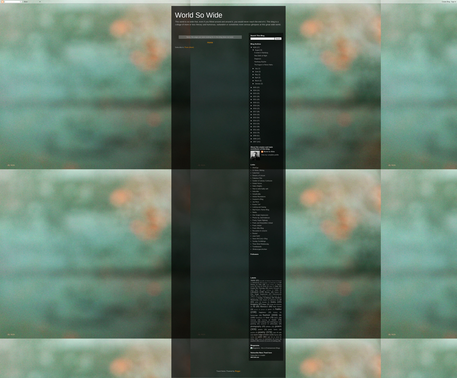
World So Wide (198, 15)
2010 (255, 133)
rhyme (276, 335)
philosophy (274, 324)
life (280, 315)
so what (276, 337)
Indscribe (255, 191)
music (274, 320)
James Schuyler (274, 288)
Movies (267, 292)
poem (278, 326)
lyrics (276, 318)
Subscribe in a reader (258, 355)
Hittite (270, 286)
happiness (262, 312)
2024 (255, 90)
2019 (255, 105)
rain (280, 332)
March (257, 81)
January (258, 84)
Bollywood (256, 282)
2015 (255, 117)
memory (253, 320)
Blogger (237, 371)
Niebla (254, 212)
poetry (261, 332)
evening (278, 304)
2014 (255, 121)
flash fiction (277, 307)
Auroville (262, 280)
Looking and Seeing (259, 207)
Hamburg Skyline (260, 62)
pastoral (263, 324)
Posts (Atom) (189, 47)
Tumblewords (257, 247)
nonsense (254, 322)
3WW (253, 281)
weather (253, 341)
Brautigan (265, 282)
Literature (254, 292)
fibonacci (264, 306)
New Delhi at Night (260, 56)
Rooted (254, 233)
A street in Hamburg (261, 53)
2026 (255, 47)
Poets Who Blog (258, 228)
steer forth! (256, 236)
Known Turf (256, 204)
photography (256, 326)
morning (264, 320)
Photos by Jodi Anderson (261, 218)
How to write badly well (260, 189)
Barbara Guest (271, 280)
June (257, 72)
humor (266, 315)
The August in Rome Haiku (263, 65)
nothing (263, 322)
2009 (255, 136)
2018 (255, 108)
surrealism (268, 339)
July (256, 68)
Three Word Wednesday (260, 244)
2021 (255, 99)
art (280, 300)
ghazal (263, 309)
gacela (256, 309)
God (258, 286)
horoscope (254, 315)
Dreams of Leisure (258, 175)
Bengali (279, 280)
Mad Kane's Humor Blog (260, 210)
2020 (255, 102)
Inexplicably (256, 194)
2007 (255, 142)
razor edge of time (261, 335)
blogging (254, 304)
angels (265, 300)
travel (277, 339)
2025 (255, 87)
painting (253, 324)
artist (256, 302)
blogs (264, 304)
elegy (271, 304)
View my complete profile (270, 155)
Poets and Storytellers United (262, 223)
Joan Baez (254, 290)
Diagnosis (257, 59)
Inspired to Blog (257, 199)
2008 (255, 139)
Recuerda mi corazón (259, 231)
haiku (278, 309)
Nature (276, 292)
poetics (253, 332)
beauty (264, 302)
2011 (255, 130)
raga (274, 332)
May (256, 74)
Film (260, 284)
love (267, 318)
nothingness (274, 322)
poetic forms (272, 329)
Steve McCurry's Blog (259, 239)
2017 (255, 112)
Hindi (264, 286)
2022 (255, 96)
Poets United (256, 225)
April (256, 77)
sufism (260, 339)
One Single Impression (260, 215)
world (269, 341)
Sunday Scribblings (259, 241)
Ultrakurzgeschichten (259, 249)
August (257, 50)
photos (268, 326)
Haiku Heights (257, 186)
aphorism (273, 300)
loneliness (259, 317)
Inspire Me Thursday (258, 288)
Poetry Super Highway (260, 220)
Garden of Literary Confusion (262, 181)
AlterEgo (255, 168)
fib (254, 306)
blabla (273, 302)
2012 (255, 127)
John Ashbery (267, 290)
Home (210, 42)
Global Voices (257, 183)
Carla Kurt (255, 173)
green (270, 309)
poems (260, 329)
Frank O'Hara (270, 284)
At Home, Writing (258, 170)
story (252, 339)
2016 (255, 114)
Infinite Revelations (259, 197)
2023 (255, 93)
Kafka (276, 290)
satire (260, 337)
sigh (268, 337)
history (275, 312)
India (276, 286)
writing (275, 341)
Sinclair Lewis (273, 296)
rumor (252, 337)
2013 (255, 124)
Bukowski (273, 282)
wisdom (261, 341)
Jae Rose (255, 202)
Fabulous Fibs (257, 178)
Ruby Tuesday (262, 296)
